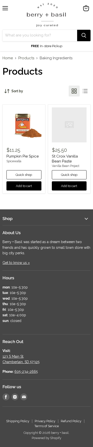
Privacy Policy (45, 421)
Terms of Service (46, 426)
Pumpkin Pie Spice (22, 156)
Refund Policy (71, 421)
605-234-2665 (26, 372)
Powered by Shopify (46, 438)
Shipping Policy (17, 421)
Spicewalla (13, 161)
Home (7, 58)
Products (26, 58)
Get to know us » (16, 263)
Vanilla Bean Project (65, 166)
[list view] (85, 91)
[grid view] (74, 91)
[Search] (84, 35)
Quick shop (24, 175)
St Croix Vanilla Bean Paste (65, 158)
